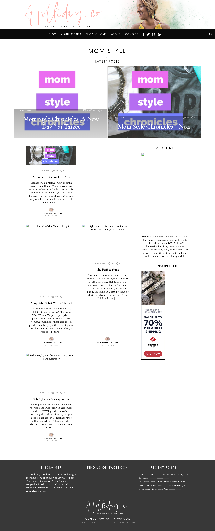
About (115, 34)
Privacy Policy (121, 519)
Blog (52, 34)
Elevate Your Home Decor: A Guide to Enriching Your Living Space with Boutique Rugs (163, 487)
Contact (131, 34)
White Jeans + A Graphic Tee (51, 399)
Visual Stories (71, 34)
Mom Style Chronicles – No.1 (51, 177)
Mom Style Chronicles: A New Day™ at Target (61, 122)
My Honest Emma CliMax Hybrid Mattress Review (162, 481)
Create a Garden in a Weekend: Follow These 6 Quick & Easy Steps (164, 476)
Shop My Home (96, 34)
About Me (90, 519)
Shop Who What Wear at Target (51, 303)
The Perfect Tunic (107, 269)
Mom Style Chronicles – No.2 (154, 126)
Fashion (25, 110)
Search (210, 34)
